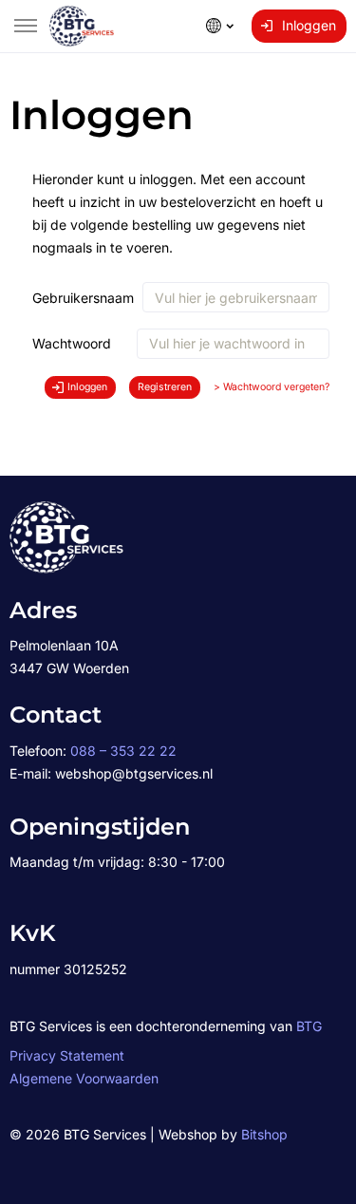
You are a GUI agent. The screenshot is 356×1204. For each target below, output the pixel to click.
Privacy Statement (66, 1055)
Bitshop (264, 1134)
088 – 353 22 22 (123, 751)
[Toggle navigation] (25, 25)
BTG (309, 1026)
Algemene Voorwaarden (84, 1078)
